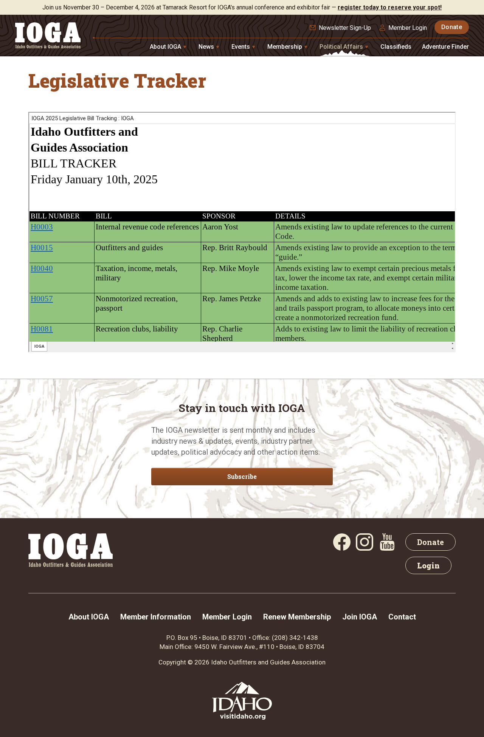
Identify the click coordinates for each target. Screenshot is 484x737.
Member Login (407, 27)
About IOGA (166, 46)
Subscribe (242, 476)
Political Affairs (342, 46)
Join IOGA (359, 616)
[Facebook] (342, 548)
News (207, 46)
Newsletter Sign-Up (345, 27)
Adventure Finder (445, 46)
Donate (451, 27)
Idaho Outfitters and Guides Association (268, 662)
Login (428, 565)
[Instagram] (364, 548)
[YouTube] (387, 548)
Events (241, 46)
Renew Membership (297, 616)
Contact (402, 616)
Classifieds (395, 46)
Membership (285, 46)
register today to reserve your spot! (390, 7)
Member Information (155, 616)
